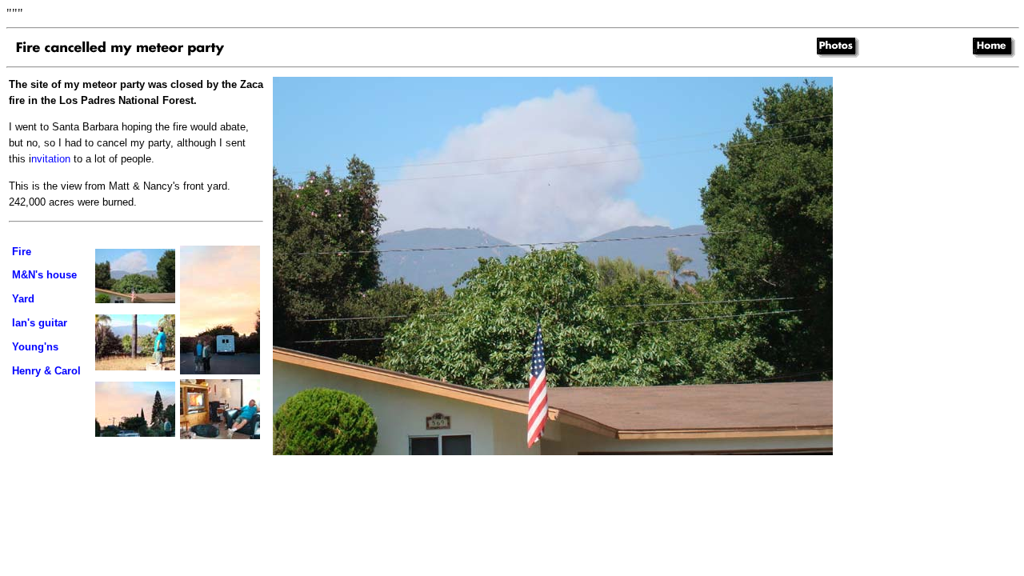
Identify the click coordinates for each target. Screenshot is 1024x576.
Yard (23, 299)
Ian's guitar (39, 323)
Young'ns (35, 347)
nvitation (50, 159)
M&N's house (44, 275)
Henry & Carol (46, 371)
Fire (21, 252)
